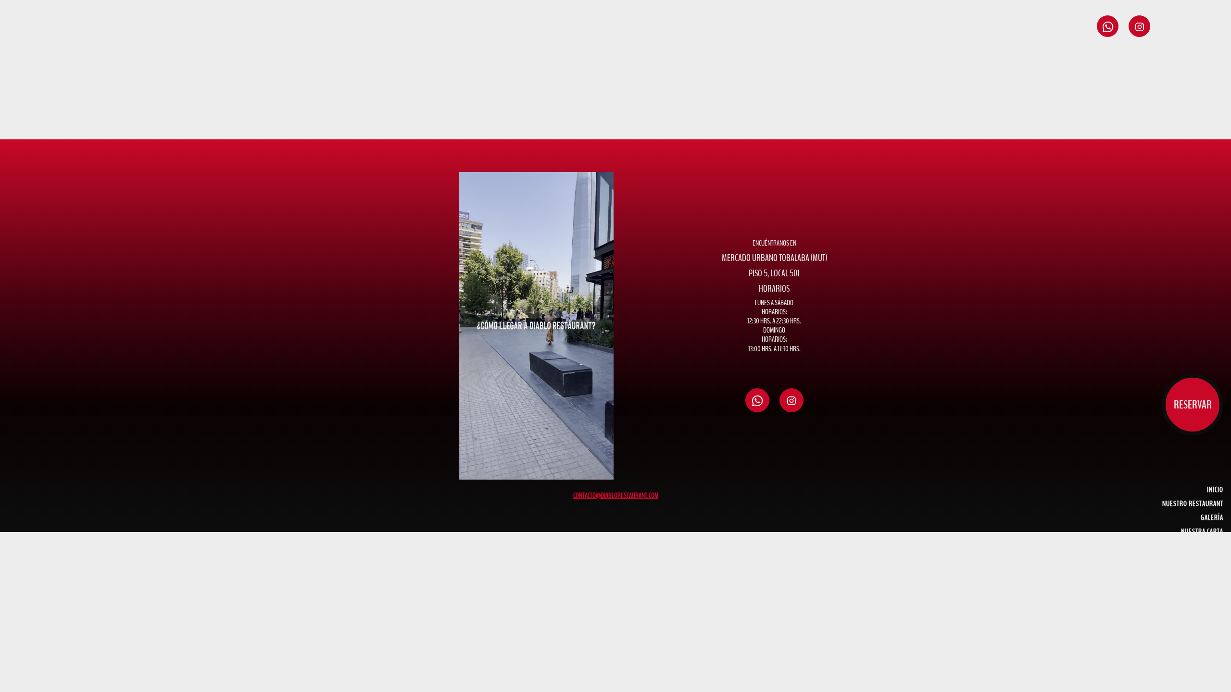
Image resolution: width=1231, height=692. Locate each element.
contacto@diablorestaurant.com (615, 495)
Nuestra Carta (1202, 531)
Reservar (1193, 404)
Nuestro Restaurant (1192, 503)
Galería (1212, 517)
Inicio (1215, 489)
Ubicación (1209, 545)
